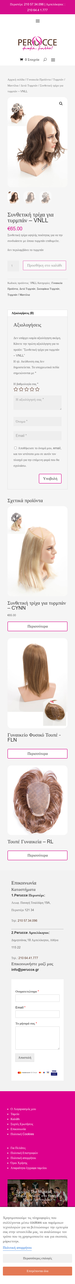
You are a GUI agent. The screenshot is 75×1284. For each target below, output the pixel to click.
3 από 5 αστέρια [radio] (26, 389)
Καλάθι (15, 1119)
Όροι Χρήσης (19, 1163)
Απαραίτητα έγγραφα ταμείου (29, 1168)
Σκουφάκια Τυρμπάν (48, 289)
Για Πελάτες (18, 1148)
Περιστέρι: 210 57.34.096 (27, 4)
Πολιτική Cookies (22, 1134)
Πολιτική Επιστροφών (24, 1153)
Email (20, 1008)
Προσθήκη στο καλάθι (44, 265)
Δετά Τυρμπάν (29, 85)
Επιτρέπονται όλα (37, 1271)
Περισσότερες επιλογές (37, 1258)
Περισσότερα (38, 626)
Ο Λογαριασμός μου (23, 1109)
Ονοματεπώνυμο (27, 992)
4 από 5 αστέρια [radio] (32, 389)
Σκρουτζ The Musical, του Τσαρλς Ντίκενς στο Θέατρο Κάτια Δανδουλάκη (38, 1195)
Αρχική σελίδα (16, 79)
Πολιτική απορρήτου (23, 1158)
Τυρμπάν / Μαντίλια (19, 295)
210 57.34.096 (27, 921)
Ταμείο (15, 1114)
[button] (61, 103)
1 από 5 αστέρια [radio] (15, 389)
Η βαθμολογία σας (25, 384)
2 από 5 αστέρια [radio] (21, 389)
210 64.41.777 (28, 958)
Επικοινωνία (18, 1129)
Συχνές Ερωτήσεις (22, 1124)
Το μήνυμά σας (26, 1024)
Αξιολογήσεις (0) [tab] (23, 313)
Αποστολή (24, 1058)
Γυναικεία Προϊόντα (39, 79)
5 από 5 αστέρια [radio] (37, 389)
